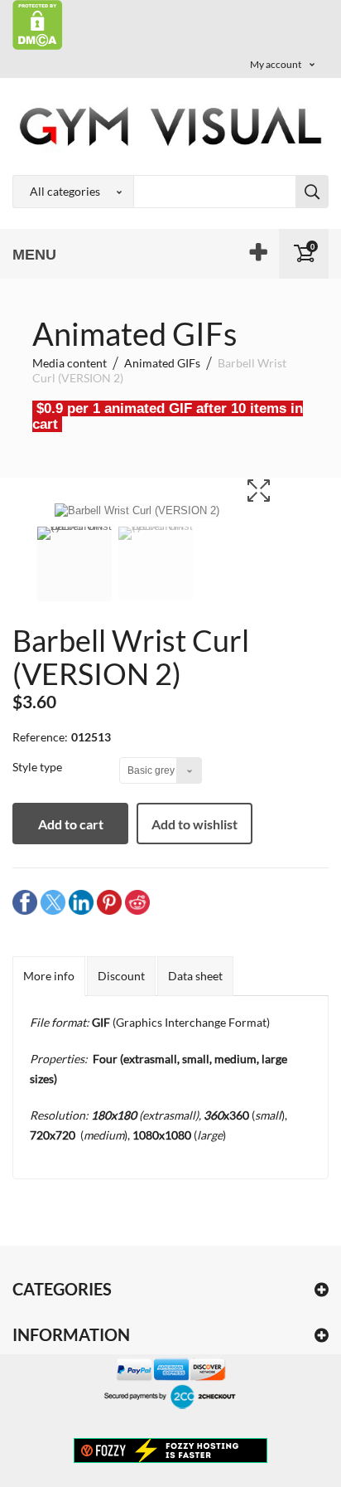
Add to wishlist (194, 824)
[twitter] (53, 902)
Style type (38, 767)
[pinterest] (109, 902)
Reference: (40, 737)
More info (48, 976)
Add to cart (70, 824)
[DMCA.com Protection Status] (37, 23)
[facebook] (24, 902)
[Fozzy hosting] (170, 1450)
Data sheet (195, 976)
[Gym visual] (170, 126)
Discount (121, 976)
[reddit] (137, 902)
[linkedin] (81, 902)
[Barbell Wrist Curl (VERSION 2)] (74, 575)
